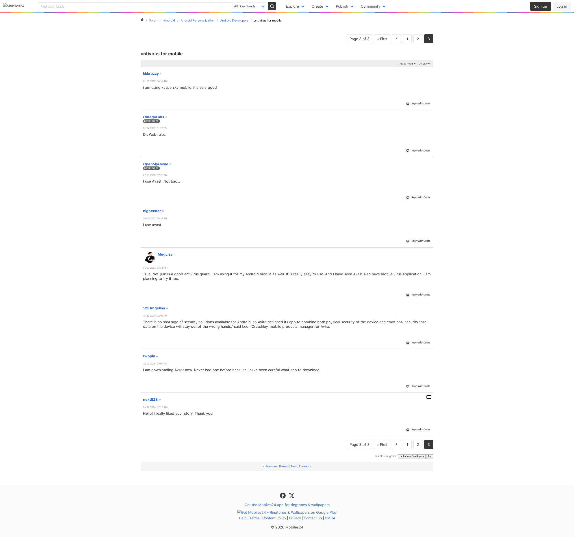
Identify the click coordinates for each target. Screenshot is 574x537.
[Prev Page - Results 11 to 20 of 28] (396, 38)
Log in (562, 6)
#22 (429, 114)
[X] (291, 495)
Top (429, 456)
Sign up (540, 6)
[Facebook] (283, 495)
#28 (429, 397)
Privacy (295, 518)
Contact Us (313, 518)
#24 (429, 208)
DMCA (330, 518)
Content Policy (274, 518)
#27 (429, 353)
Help (242, 518)
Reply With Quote (421, 104)
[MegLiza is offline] (149, 257)
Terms (254, 518)
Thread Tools (405, 63)
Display (423, 63)
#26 (429, 305)
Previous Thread (276, 466)
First (383, 39)
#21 (429, 71)
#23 (429, 161)
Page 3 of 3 (360, 39)
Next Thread (300, 466)
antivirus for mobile (162, 53)
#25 (429, 251)
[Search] (272, 6)
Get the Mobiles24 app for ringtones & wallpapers (287, 504)
